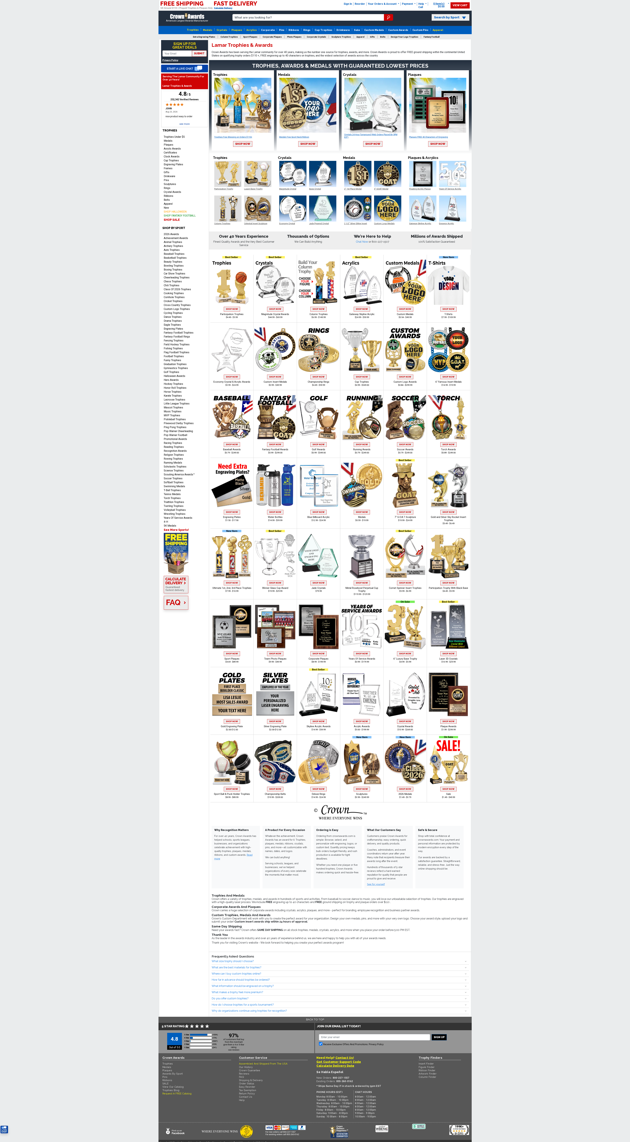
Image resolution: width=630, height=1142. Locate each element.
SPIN (345, 617)
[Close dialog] (349, 530)
